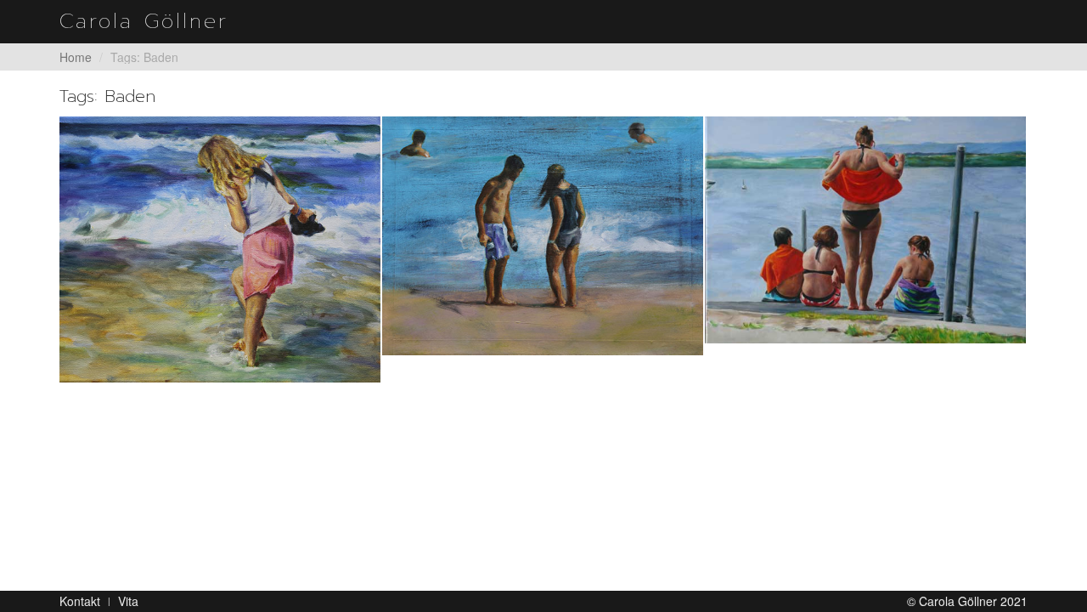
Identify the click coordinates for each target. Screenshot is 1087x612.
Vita (128, 600)
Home (75, 56)
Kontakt (79, 600)
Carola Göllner (143, 21)
